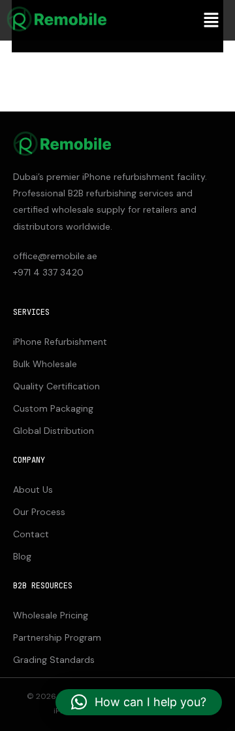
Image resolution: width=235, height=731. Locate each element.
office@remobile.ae (55, 256)
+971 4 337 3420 (48, 272)
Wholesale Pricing (50, 615)
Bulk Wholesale (45, 364)
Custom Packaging (53, 408)
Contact (31, 534)
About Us (33, 489)
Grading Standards (54, 660)
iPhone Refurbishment (60, 342)
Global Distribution (53, 431)
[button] (211, 20)
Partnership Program (57, 637)
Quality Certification (56, 386)
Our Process (39, 512)
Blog (22, 556)
